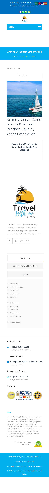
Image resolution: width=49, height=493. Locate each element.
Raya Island (14, 306)
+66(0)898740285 (36, 466)
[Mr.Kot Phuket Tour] (24, 19)
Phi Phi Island (15, 284)
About (9, 412)
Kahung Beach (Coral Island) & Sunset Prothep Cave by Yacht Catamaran (25, 147)
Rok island (13, 297)
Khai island (14, 309)
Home (16, 56)
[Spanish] (45, 3)
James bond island (16, 287)
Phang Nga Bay (15, 322)
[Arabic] (36, 3)
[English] (39, 3)
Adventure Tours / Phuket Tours (25, 266)
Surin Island (14, 303)
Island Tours (25, 258)
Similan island (15, 294)
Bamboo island (15, 316)
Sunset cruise (15, 313)
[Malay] (42, 3)
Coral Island (14, 290)
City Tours (25, 274)
